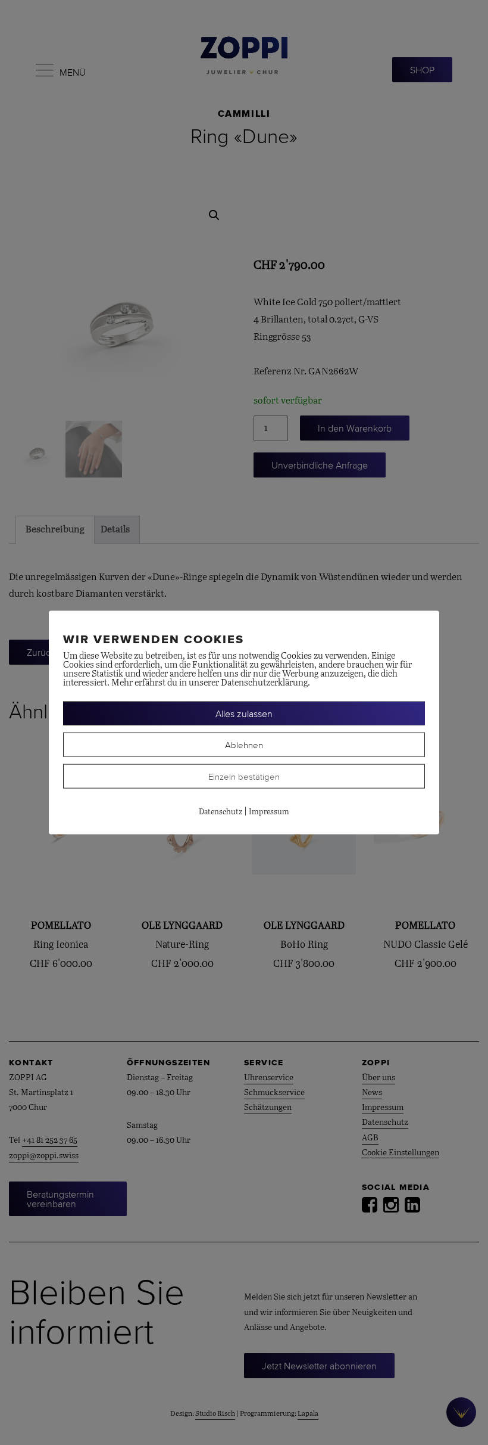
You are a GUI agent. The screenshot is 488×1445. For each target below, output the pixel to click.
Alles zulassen (244, 713)
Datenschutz (220, 812)
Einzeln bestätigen (244, 776)
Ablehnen (244, 745)
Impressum (269, 812)
